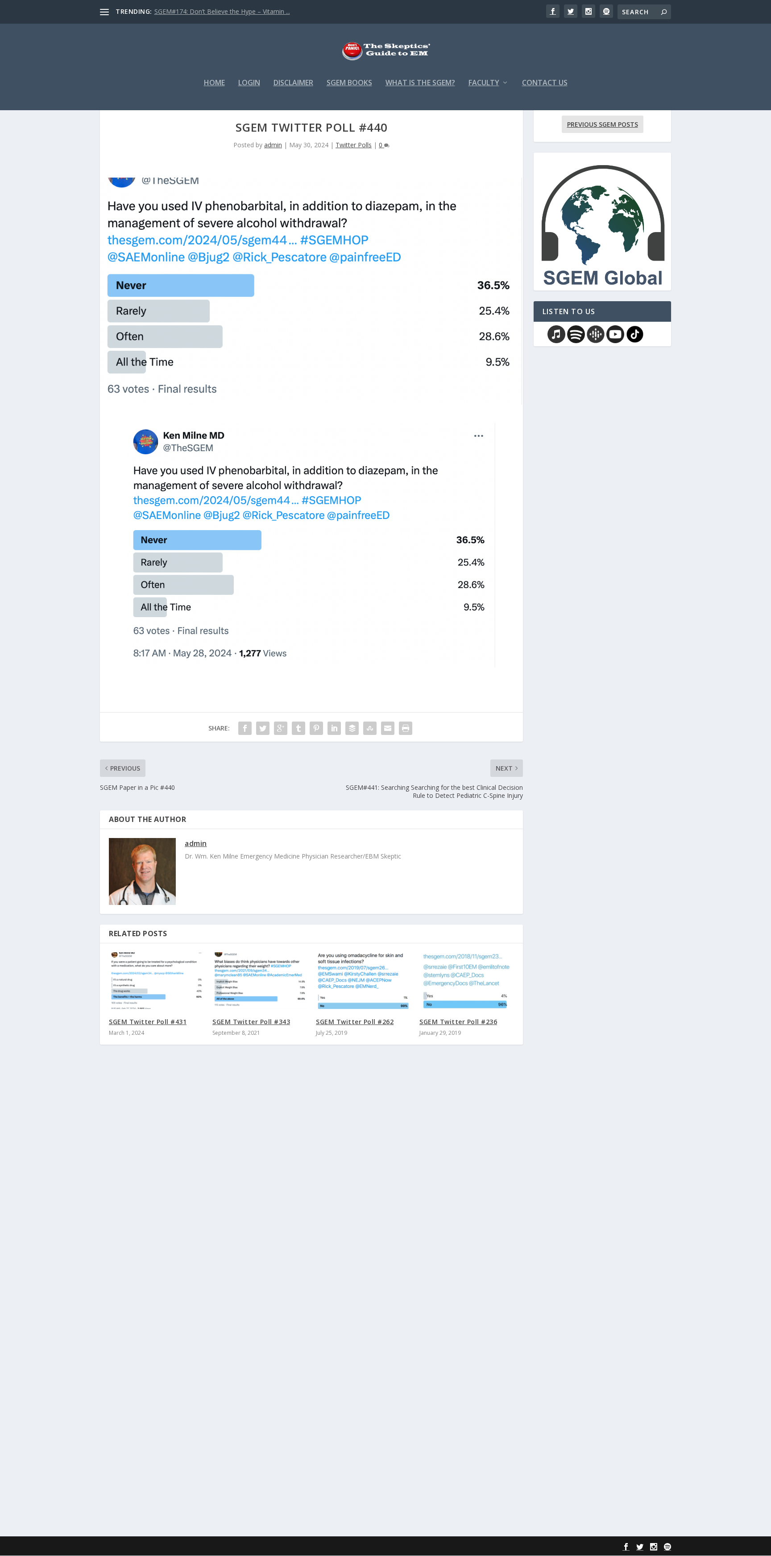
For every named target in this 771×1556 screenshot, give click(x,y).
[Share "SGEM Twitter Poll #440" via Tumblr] (298, 728)
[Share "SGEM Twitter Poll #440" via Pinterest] (316, 728)
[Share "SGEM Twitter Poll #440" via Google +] (281, 728)
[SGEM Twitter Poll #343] (259, 980)
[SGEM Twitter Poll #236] (466, 980)
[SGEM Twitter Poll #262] (363, 980)
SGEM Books (349, 83)
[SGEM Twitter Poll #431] (156, 980)
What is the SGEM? (420, 83)
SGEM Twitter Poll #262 (355, 1021)
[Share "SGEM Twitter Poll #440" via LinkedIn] (334, 728)
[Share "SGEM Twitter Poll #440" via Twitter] (263, 728)
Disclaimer (293, 83)
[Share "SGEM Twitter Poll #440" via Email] (388, 728)
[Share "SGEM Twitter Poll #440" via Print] (406, 728)
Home (214, 83)
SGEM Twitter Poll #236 (458, 1021)
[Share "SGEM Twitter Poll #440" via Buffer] (352, 728)
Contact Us (545, 83)
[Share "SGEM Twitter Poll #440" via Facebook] (245, 728)
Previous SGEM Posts (602, 124)
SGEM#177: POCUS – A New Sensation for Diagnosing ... (236, 11)
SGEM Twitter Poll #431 (148, 1021)
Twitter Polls (354, 145)
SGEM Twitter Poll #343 (251, 1021)
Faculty (483, 83)
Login (249, 83)
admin (273, 145)
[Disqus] (311, 1183)
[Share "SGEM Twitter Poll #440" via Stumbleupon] (370, 728)
